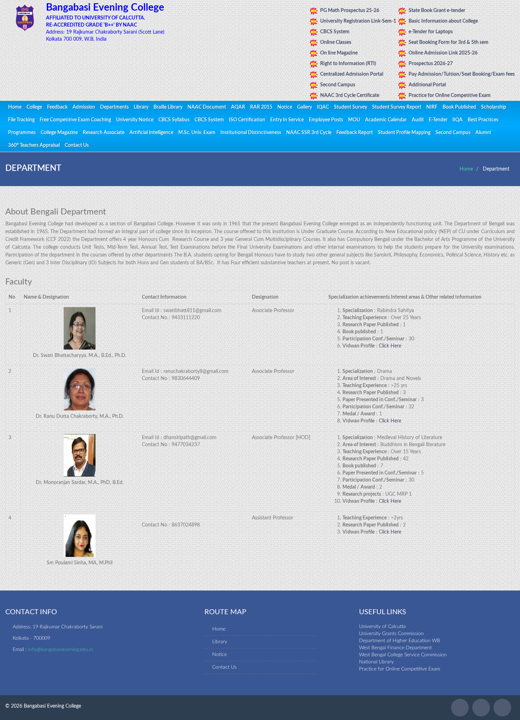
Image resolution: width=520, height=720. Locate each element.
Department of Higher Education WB (399, 640)
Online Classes (335, 42)
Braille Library (168, 107)
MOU (354, 119)
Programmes (22, 132)
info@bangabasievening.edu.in (60, 649)
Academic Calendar (386, 119)
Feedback (57, 107)
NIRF (432, 107)
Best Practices (483, 119)
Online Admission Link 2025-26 (443, 53)
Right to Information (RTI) (348, 63)
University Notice (135, 119)
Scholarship (493, 107)
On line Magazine (339, 53)
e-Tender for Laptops (431, 31)
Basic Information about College (443, 21)
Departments (114, 107)
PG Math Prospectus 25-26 (349, 10)
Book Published (459, 107)
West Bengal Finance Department (395, 647)
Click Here (390, 346)
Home (15, 107)
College (34, 107)
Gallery (304, 107)
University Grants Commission (391, 633)
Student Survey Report (396, 107)
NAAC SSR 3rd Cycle (308, 132)
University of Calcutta (382, 626)
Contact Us (77, 145)
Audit (418, 119)
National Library (376, 661)
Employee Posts (326, 119)
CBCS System (334, 31)
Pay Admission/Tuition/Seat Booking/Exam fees (462, 74)
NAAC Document (206, 107)
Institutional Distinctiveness (250, 132)
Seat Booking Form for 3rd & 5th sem (449, 42)
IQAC (323, 107)
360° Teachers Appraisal (34, 145)
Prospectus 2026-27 (431, 63)
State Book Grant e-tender (437, 10)
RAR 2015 (261, 107)
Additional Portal (427, 84)
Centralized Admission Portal (351, 74)
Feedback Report (354, 132)
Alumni (483, 132)
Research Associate (104, 132)
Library (141, 107)
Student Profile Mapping (404, 132)
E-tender (438, 119)
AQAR (238, 107)
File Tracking (21, 119)
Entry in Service (287, 119)
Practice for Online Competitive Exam (450, 95)
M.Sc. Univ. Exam (196, 132)
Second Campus (337, 84)
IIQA (457, 119)
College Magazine (59, 132)
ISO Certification (247, 119)
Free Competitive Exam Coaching (75, 119)
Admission (84, 107)
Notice (284, 107)
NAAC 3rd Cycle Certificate (349, 95)
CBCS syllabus (174, 119)
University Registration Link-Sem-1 (358, 21)
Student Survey (350, 107)
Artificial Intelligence (151, 132)
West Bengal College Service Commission (403, 654)
